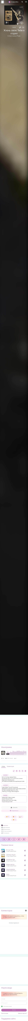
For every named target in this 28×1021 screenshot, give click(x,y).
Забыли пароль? (22, 1013)
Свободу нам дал (10, 854)
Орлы (7, 874)
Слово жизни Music (14, 36)
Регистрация (4, 1013)
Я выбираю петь (10, 859)
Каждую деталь (10, 864)
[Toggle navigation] (26, 2)
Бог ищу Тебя (9, 849)
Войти (14, 1010)
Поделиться (15, 810)
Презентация (10, 766)
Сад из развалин (10, 869)
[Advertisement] (14, 730)
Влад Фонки (5, 825)
